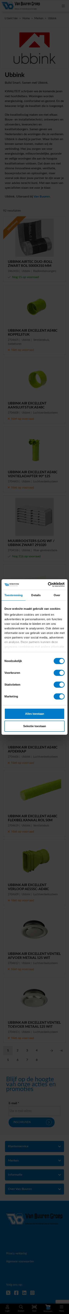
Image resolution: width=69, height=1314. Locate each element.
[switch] (59, 673)
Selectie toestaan (34, 726)
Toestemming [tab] (13, 595)
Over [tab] (57, 595)
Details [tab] (36, 595)
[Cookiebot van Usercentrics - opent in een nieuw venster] (49, 584)
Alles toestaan (34, 713)
